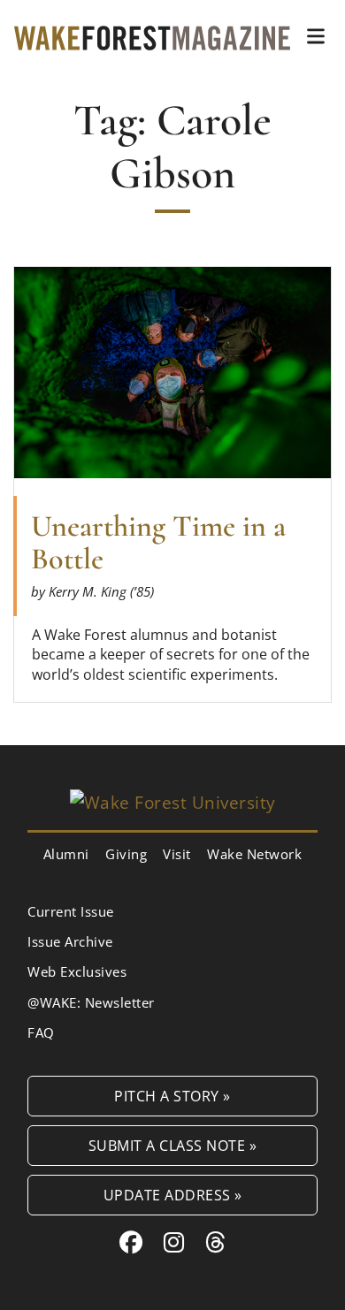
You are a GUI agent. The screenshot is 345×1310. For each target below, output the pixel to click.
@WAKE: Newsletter (91, 1002)
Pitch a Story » (172, 1095)
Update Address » (173, 1194)
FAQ (41, 1032)
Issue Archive (70, 941)
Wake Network (254, 854)
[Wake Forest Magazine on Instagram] (174, 1242)
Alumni (66, 854)
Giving (126, 854)
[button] (316, 36)
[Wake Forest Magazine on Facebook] (131, 1242)
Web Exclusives (76, 971)
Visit (177, 854)
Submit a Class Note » (172, 1145)
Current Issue (70, 911)
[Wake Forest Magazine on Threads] (215, 1242)
